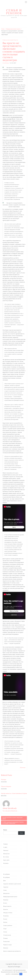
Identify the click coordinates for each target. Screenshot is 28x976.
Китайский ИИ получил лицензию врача (12, 818)
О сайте (5, 847)
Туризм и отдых (7, 944)
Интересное (6, 853)
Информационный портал (10, 40)
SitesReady (6, 63)
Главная (5, 844)
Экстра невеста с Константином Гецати (14, 793)
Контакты (5, 863)
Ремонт (5, 919)
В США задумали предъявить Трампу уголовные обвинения (13, 822)
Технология (6, 941)
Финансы (5, 948)
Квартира (5, 899)
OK (21, 974)
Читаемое (5, 850)
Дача (4, 880)
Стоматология (7, 935)
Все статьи (6, 857)
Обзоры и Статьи (7, 912)
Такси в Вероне (6, 786)
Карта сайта (6, 860)
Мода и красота (7, 906)
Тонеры (3, 779)
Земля (5, 890)
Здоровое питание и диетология (12, 883)
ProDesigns (17, 966)
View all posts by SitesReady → (10, 811)
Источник (22, 767)
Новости (5, 909)
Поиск (5, 830)
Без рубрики (6, 874)
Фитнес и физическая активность (12, 951)
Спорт (5, 928)
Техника (5, 938)
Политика (6, 916)
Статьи (5, 932)
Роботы (5, 922)
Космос (5, 903)
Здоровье (5, 887)
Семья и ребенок (14, 11)
